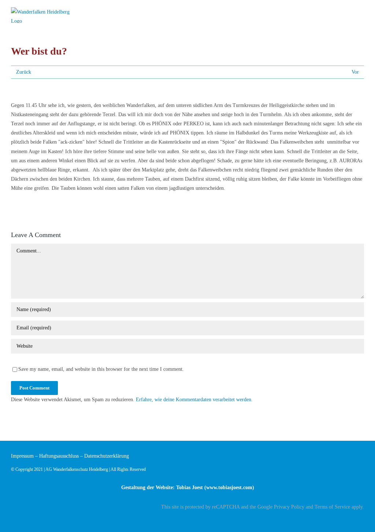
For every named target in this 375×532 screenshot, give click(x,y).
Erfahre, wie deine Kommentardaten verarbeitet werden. (194, 399)
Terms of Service (332, 507)
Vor (355, 72)
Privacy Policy (289, 507)
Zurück (23, 72)
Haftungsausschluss (59, 456)
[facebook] (362, 520)
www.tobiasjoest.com (229, 487)
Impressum (22, 456)
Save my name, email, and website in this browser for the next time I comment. (101, 369)
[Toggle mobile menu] (361, 12)
